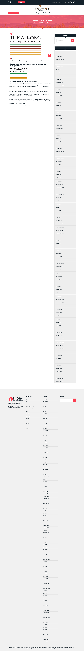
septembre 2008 (60, 348)
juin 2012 (59, 204)
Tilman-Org (32, 105)
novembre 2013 (60, 151)
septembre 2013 (60, 158)
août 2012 (59, 197)
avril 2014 (59, 138)
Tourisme (52, 13)
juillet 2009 (59, 315)
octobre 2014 (60, 125)
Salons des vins (29, 421)
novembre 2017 (60, 59)
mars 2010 (59, 289)
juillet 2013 (59, 161)
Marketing (28, 413)
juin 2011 (59, 240)
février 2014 (59, 145)
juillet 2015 (59, 102)
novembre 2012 (60, 187)
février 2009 (59, 332)
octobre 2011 (60, 230)
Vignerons (28, 425)
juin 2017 (59, 69)
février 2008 (59, 371)
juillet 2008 (59, 355)
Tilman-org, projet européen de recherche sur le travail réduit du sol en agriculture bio (29, 65)
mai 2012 (59, 207)
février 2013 (59, 177)
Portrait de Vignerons (37, 13)
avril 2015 (59, 108)
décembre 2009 (60, 299)
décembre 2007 (60, 378)
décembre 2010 (60, 260)
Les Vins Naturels (29, 408)
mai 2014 (59, 135)
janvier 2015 (59, 118)
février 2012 (59, 217)
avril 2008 (59, 365)
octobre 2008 (60, 345)
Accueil (35, 22)
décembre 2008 (60, 338)
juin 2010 (59, 279)
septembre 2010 (60, 269)
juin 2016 (59, 89)
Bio (11, 58)
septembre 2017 (60, 66)
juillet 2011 (59, 237)
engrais (30, 60)
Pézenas (46, 13)
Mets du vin (28, 416)
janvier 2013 (59, 181)
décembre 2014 (60, 122)
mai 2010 (59, 283)
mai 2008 (59, 361)
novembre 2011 (60, 227)
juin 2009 (59, 319)
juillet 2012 (59, 200)
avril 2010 (59, 286)
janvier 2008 (59, 375)
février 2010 (59, 292)
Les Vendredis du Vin (30, 406)
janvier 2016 (59, 95)
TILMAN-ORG (30, 61)
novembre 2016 (60, 85)
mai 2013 (59, 168)
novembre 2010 (60, 263)
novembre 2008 (60, 342)
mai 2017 (59, 72)
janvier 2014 (59, 148)
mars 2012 (59, 214)
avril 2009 (59, 325)
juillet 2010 (59, 276)
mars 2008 (59, 368)
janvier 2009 (59, 335)
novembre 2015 (60, 99)
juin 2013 (59, 164)
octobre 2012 (60, 191)
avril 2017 (59, 76)
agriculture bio (15, 60)
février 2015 (59, 115)
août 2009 (59, 312)
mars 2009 (59, 329)
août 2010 (59, 273)
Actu (29, 13)
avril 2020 (59, 53)
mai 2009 (59, 322)
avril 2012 (59, 210)
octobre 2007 (60, 381)
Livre (27, 411)
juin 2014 (59, 131)
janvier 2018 (59, 56)
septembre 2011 (60, 233)
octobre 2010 (60, 266)
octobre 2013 (60, 154)
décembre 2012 (60, 184)
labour (43, 60)
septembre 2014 (60, 128)
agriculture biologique (23, 60)
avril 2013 (59, 171)
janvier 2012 (59, 220)
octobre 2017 (60, 62)
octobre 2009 (60, 306)
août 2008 (59, 352)
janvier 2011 (59, 256)
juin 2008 (59, 358)
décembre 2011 (60, 223)
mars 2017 (59, 79)
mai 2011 (59, 243)
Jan (50, 55)
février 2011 (59, 253)
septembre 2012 (60, 194)
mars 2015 (59, 112)
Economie (28, 404)
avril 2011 (59, 246)
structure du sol (23, 61)
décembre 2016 (60, 82)
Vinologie (27, 428)
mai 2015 (59, 105)
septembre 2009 (60, 309)
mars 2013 (59, 174)
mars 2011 (59, 250)
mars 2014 (59, 141)
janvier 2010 (59, 296)
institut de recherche (36, 60)
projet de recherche (15, 61)
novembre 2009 (60, 302)
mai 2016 (59, 92)
